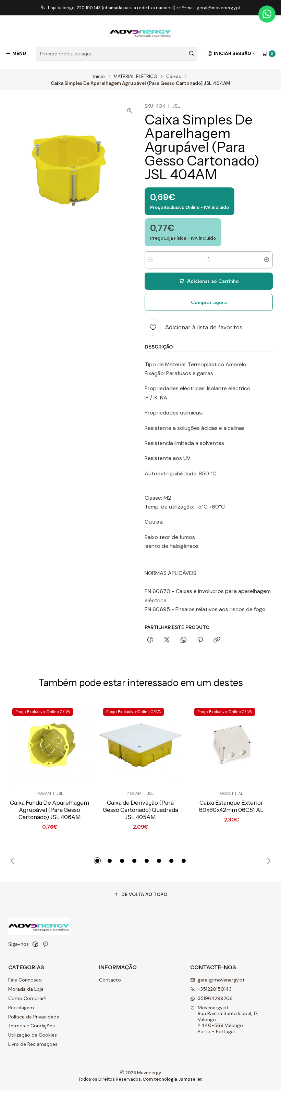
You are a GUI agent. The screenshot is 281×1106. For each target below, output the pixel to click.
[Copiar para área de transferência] (216, 640)
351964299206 (215, 998)
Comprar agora (209, 302)
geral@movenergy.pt (221, 980)
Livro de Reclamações (33, 1044)
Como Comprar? (27, 998)
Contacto (110, 980)
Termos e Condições (31, 1026)
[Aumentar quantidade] (266, 260)
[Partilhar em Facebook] (150, 640)
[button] (97, 861)
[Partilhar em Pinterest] (200, 640)
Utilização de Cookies (32, 1035)
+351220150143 (215, 989)
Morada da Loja (26, 989)
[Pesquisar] (191, 54)
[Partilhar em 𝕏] (167, 640)
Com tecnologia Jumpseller (172, 1079)
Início (99, 76)
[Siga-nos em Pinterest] (45, 944)
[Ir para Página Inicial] (140, 32)
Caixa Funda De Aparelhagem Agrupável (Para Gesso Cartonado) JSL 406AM (49, 809)
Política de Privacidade (33, 1017)
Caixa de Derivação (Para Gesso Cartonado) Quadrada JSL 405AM (140, 809)
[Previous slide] (13, 861)
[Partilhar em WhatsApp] (183, 640)
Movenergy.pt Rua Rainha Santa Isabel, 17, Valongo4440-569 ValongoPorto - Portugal (228, 1019)
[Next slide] (267, 861)
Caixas (173, 76)
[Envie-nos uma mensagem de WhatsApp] (267, 14)
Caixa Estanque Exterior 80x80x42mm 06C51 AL (231, 806)
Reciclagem (21, 1007)
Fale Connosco (25, 980)
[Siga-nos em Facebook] (35, 944)
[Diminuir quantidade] (151, 260)
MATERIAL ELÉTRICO (135, 76)
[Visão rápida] (74, 745)
